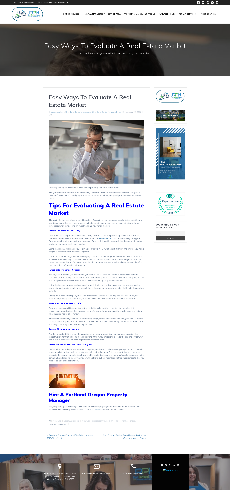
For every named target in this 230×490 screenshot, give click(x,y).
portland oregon (129, 421)
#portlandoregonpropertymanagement (97, 421)
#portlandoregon (71, 421)
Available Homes (167, 14)
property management (58, 424)
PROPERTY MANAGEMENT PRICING (139, 14)
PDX (117, 421)
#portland (57, 421)
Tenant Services (187, 14)
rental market (105, 238)
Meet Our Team (209, 14)
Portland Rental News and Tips (107, 112)
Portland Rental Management (79, 112)
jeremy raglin (57, 112)
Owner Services (71, 14)
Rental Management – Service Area (102, 14)
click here (96, 409)
